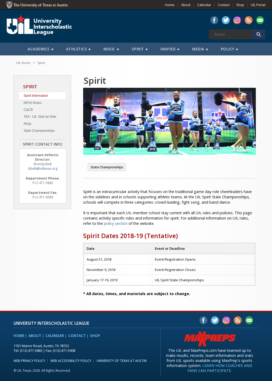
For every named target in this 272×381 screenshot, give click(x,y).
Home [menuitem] (170, 5)
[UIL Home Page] (44, 27)
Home (19, 335)
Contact (77, 335)
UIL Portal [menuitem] (258, 5)
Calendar (54, 335)
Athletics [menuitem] (76, 49)
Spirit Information (36, 96)
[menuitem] (214, 20)
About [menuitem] (185, 5)
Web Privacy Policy (29, 360)
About (34, 335)
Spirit (41, 63)
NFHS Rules (33, 103)
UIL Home (23, 63)
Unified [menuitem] (168, 49)
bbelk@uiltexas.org (42, 168)
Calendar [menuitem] (204, 5)
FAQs (27, 124)
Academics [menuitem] (39, 49)
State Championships (39, 131)
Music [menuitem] (109, 49)
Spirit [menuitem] (138, 49)
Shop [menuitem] (240, 5)
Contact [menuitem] (224, 5)
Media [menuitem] (198, 49)
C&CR (28, 110)
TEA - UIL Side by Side (40, 117)
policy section (116, 223)
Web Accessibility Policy (70, 360)
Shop (95, 335)
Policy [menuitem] (227, 49)
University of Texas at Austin (122, 360)
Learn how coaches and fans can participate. (220, 368)
